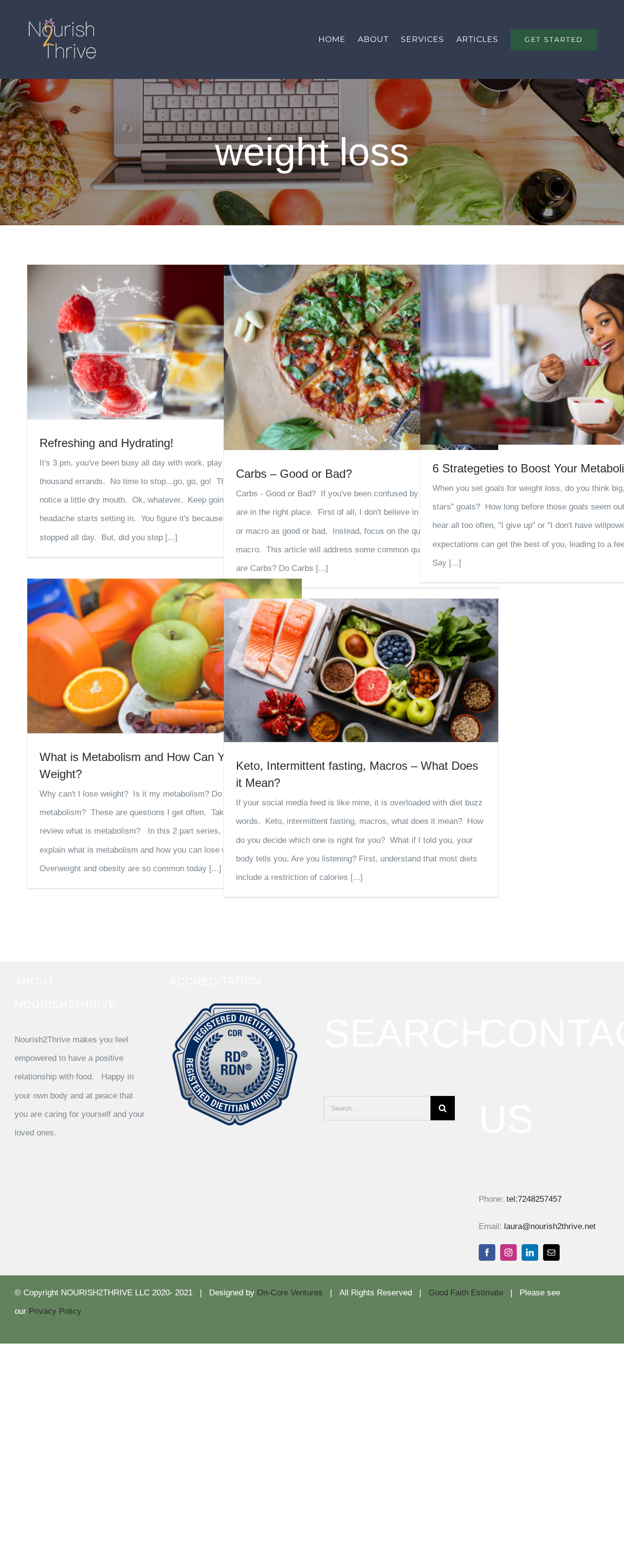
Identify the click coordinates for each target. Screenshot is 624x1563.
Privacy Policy (55, 1311)
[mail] (551, 1252)
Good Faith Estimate (466, 1292)
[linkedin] (530, 1252)
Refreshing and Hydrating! (106, 442)
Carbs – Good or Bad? (294, 473)
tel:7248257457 (534, 1199)
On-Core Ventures (290, 1292)
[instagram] (508, 1252)
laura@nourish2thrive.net (550, 1226)
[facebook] (487, 1252)
